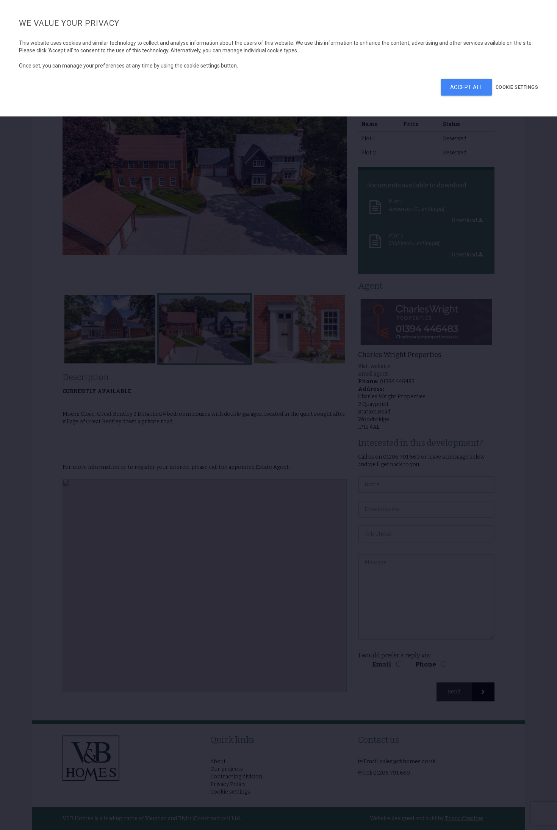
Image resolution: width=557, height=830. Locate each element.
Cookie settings (517, 87)
